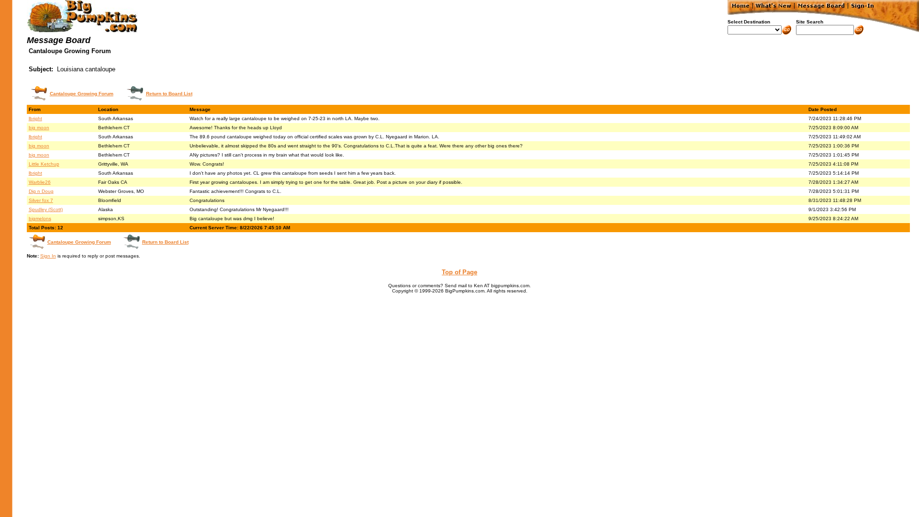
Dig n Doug (41, 191)
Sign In (48, 255)
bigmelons (40, 218)
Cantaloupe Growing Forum (81, 93)
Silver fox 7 (41, 200)
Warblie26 (40, 182)
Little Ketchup (44, 164)
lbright (35, 118)
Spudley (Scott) (46, 209)
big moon (39, 127)
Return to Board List (169, 93)
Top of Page (459, 272)
